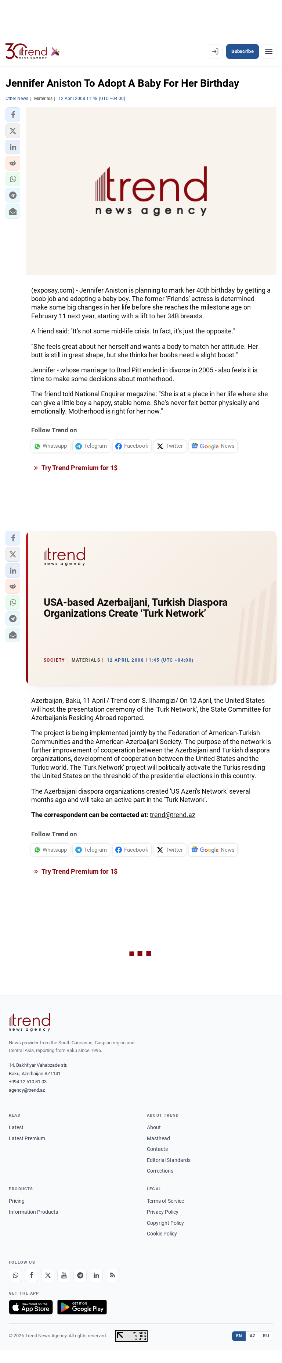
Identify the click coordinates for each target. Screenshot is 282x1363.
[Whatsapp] (15, 1275)
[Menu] (268, 51)
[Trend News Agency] (29, 1022)
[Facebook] (31, 1275)
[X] (47, 1275)
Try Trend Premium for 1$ (79, 468)
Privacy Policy (162, 1212)
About (154, 1127)
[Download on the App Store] (31, 1307)
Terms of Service (165, 1201)
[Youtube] (63, 1275)
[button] (13, 115)
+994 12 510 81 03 (28, 1081)
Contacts (157, 1149)
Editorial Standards (169, 1160)
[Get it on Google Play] (82, 1307)
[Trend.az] (33, 51)
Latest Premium (27, 1138)
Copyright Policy (165, 1223)
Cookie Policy (162, 1234)
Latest (16, 1127)
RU (266, 1335)
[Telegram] (80, 1275)
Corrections (160, 1171)
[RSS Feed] (112, 1275)
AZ (253, 1335)
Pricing (17, 1201)
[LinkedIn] (96, 1275)
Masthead (158, 1138)
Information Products (33, 1212)
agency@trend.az (27, 1090)
